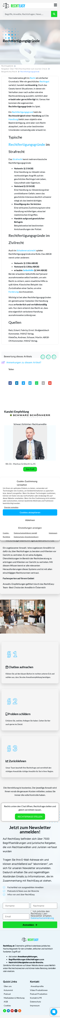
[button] (10, 383)
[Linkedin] (8, 1010)
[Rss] (19, 1010)
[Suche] (54, 14)
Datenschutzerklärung (42, 918)
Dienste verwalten (11, 507)
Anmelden (30, 924)
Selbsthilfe (28, 270)
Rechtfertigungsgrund (22, 112)
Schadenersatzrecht (26, 250)
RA (7, 463)
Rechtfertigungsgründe (27, 144)
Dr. (10, 463)
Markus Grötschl (21, 463)
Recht (32, 78)
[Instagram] (15, 1010)
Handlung (13, 119)
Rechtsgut (44, 81)
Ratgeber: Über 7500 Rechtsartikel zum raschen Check (24, 69)
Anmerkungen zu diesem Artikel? (23, 362)
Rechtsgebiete (7, 66)
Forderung (14, 291)
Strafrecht (17, 159)
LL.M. (33, 463)
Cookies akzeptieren (30, 512)
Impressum (53, 533)
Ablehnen (30, 520)
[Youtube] (12, 1010)
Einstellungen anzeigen (30, 527)
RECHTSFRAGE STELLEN (30, 816)
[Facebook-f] (4, 1010)
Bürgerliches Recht (9, 72)
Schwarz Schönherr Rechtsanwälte (30, 424)
